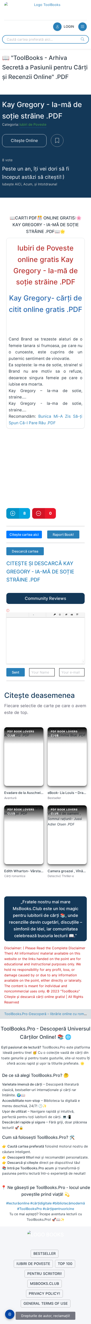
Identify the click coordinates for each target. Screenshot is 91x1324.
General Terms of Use (45, 1303)
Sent (15, 672)
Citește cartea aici (24, 534)
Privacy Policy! (44, 1293)
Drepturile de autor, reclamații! (45, 1316)
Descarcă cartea (25, 551)
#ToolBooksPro (30, 1209)
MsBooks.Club (44, 1283)
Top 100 (65, 1264)
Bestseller (44, 1253)
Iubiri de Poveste (32, 124)
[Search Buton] (82, 39)
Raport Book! (63, 534)
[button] (9, 615)
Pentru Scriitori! (44, 1274)
